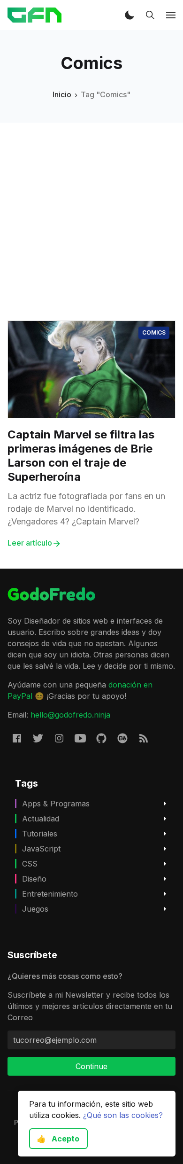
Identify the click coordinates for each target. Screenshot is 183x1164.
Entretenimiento (50, 893)
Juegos (35, 909)
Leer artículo (30, 542)
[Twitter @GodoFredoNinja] (38, 738)
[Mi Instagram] (59, 738)
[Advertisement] (91, 214)
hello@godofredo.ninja (70, 714)
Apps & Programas (56, 803)
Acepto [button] (58, 1138)
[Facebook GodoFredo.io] (17, 738)
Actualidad (40, 818)
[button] (129, 15)
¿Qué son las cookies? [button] (123, 1115)
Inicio (62, 94)
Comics (154, 332)
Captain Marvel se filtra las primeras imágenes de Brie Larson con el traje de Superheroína (81, 456)
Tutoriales (39, 833)
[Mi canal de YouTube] (80, 738)
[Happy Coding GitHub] (101, 738)
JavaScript (41, 848)
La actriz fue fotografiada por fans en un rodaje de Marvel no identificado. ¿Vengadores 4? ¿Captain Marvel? (86, 508)
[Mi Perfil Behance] (122, 738)
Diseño (34, 878)
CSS (30, 863)
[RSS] (143, 738)
